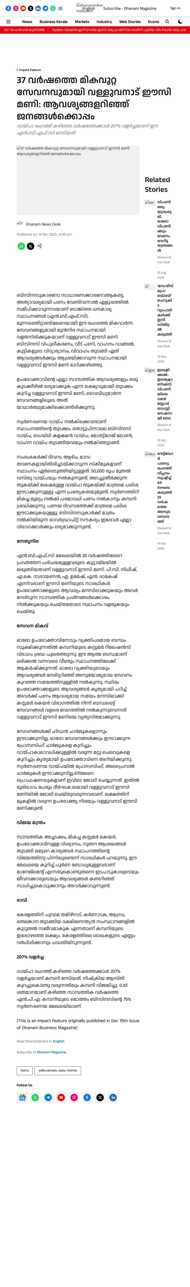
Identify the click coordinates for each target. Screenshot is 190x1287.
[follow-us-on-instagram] (74, 1097)
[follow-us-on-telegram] (48, 1097)
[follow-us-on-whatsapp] (35, 1097)
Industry (104, 22)
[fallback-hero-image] (150, 203)
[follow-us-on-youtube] (61, 1097)
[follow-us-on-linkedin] (113, 1097)
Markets (82, 22)
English (88, 8)
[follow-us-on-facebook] (87, 1097)
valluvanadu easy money (57, 1070)
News (27, 22)
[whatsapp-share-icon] (21, 249)
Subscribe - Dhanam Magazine (129, 8)
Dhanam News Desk (43, 224)
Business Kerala (53, 22)
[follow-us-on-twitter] (100, 1097)
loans (25, 1070)
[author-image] (20, 224)
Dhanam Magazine (51, 1052)
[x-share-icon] (30, 249)
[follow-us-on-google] (22, 1097)
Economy (156, 22)
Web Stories (130, 22)
